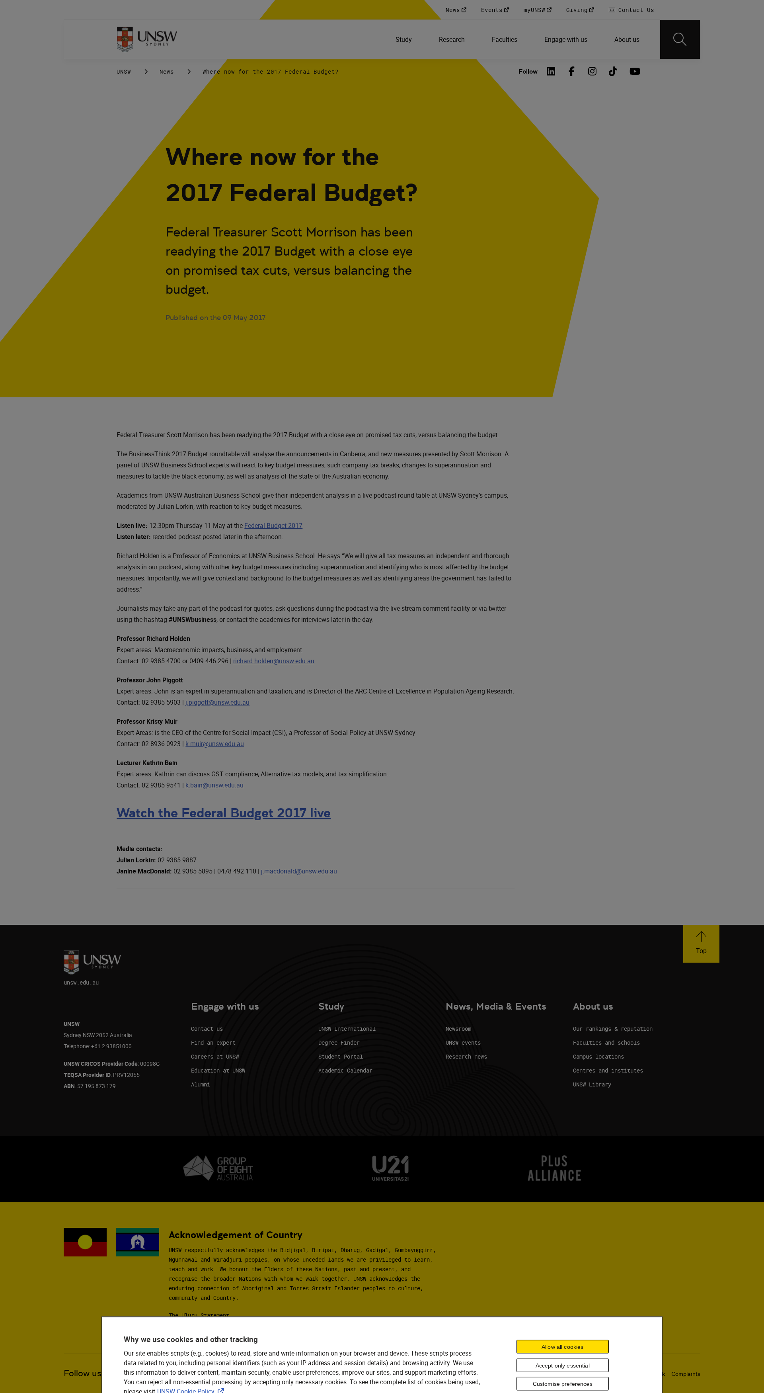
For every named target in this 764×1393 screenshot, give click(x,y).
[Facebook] (571, 71)
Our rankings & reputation (613, 1028)
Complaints (685, 1374)
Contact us (207, 1028)
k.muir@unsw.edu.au (214, 743)
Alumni (200, 1084)
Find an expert (213, 1042)
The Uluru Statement (199, 1315)
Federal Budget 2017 (273, 525)
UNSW (124, 71)
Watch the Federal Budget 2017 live (224, 813)
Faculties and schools (606, 1042)
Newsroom (458, 1028)
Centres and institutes (608, 1070)
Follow (528, 71)
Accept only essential (563, 1365)
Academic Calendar (345, 1070)
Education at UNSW (218, 1070)
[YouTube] (634, 71)
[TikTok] (613, 71)
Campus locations (598, 1056)
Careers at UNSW (215, 1056)
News (167, 71)
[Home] (147, 39)
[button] (701, 944)
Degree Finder (339, 1042)
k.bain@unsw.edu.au (214, 785)
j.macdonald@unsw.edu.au (299, 871)
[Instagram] (592, 71)
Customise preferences (562, 1384)
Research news (466, 1056)
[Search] (680, 39)
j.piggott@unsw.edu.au (217, 702)
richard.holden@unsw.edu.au (273, 660)
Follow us (82, 1373)
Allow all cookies (562, 1346)
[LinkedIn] (551, 71)
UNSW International (347, 1028)
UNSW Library (592, 1084)
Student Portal (340, 1056)
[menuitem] (404, 39)
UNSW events (463, 1042)
